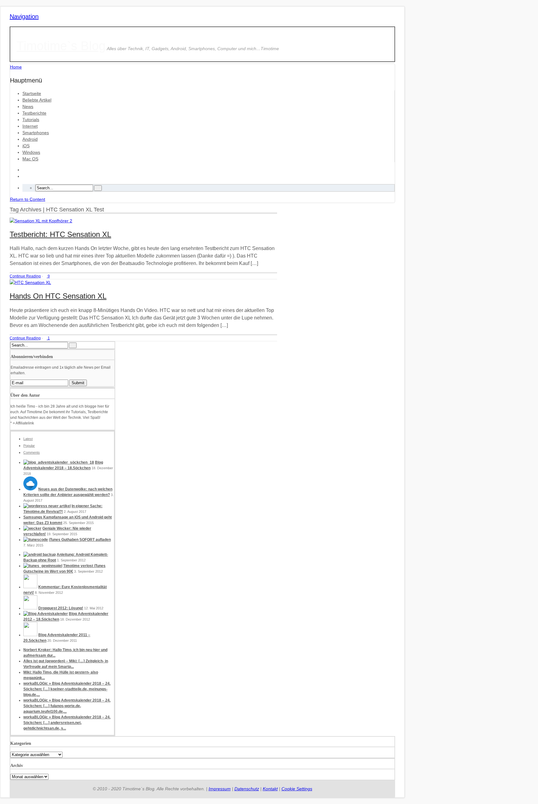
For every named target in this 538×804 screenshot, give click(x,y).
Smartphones (35, 132)
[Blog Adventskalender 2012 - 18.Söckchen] (45, 614)
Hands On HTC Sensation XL (58, 296)
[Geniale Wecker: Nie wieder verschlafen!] (32, 528)
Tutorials (30, 119)
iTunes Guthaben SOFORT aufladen (80, 539)
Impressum (220, 788)
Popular (29, 445)
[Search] (98, 188)
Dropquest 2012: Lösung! (60, 608)
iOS (26, 145)
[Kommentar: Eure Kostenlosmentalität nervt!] (30, 587)
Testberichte (34, 113)
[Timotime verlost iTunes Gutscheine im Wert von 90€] (42, 566)
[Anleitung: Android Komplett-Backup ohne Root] (39, 554)
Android (30, 139)
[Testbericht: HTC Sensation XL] (41, 220)
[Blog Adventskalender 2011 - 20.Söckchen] (30, 635)
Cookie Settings (296, 788)
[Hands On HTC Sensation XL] (30, 282)
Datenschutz (246, 788)
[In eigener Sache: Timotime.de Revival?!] (47, 506)
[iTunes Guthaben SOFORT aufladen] (35, 539)
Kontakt (270, 788)
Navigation (24, 16)
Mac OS (30, 158)
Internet (30, 126)
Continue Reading (25, 276)
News (27, 106)
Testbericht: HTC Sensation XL (60, 234)
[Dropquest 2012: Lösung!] (30, 608)
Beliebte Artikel (36, 99)
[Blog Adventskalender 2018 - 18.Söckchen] (58, 462)
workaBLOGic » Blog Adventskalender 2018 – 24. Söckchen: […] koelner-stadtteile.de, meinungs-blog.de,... (67, 689)
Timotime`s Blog (61, 46)
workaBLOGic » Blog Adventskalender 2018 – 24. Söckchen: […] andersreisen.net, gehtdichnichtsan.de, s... (67, 723)
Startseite (31, 93)
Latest (28, 439)
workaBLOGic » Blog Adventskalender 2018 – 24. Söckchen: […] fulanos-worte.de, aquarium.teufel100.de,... (67, 706)
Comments (31, 452)
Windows (31, 152)
